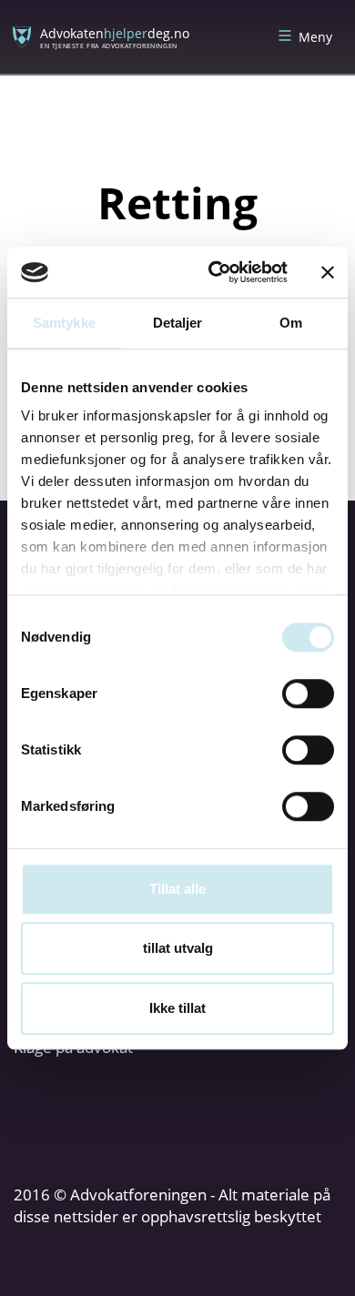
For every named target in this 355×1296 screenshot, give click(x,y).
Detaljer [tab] (178, 322)
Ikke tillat (177, 1008)
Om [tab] (290, 322)
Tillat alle (177, 888)
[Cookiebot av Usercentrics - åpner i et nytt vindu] (215, 272)
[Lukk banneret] (327, 272)
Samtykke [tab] (64, 322)
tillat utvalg (178, 948)
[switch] (308, 693)
